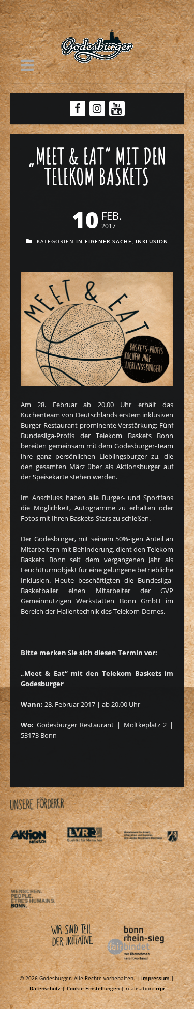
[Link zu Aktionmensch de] (37, 855)
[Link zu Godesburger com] (97, 46)
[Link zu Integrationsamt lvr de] (94, 855)
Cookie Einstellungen (93, 988)
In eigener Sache (104, 241)
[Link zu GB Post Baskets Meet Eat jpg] (97, 384)
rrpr (160, 988)
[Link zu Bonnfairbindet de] (88, 962)
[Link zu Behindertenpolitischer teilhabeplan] (37, 917)
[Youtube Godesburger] (116, 109)
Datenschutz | (48, 988)
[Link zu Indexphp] (150, 855)
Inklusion (152, 241)
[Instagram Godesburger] (97, 108)
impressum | (157, 978)
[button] (27, 65)
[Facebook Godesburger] (77, 108)
